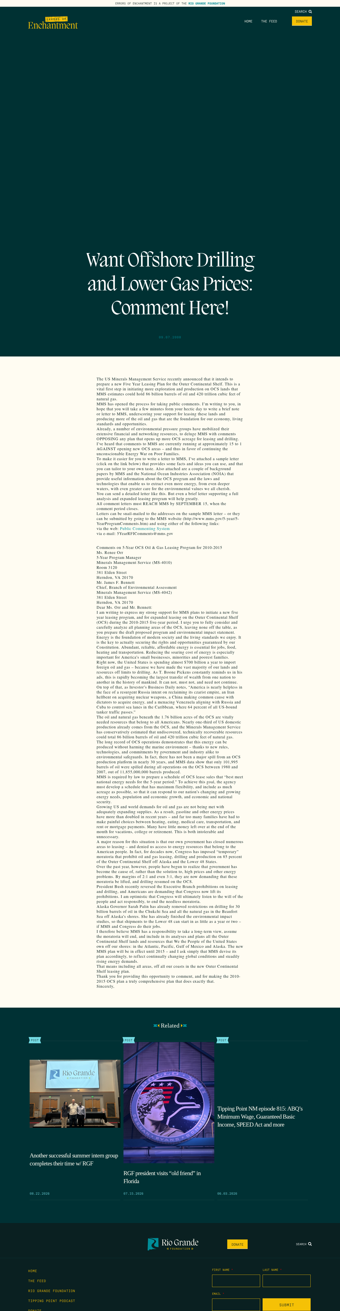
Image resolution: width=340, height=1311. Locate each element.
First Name (222, 1270)
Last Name (272, 1270)
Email (218, 1294)
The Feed (269, 21)
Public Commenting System (145, 528)
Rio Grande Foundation (206, 3)
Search (302, 11)
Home (248, 21)
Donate (302, 21)
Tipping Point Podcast (51, 1300)
